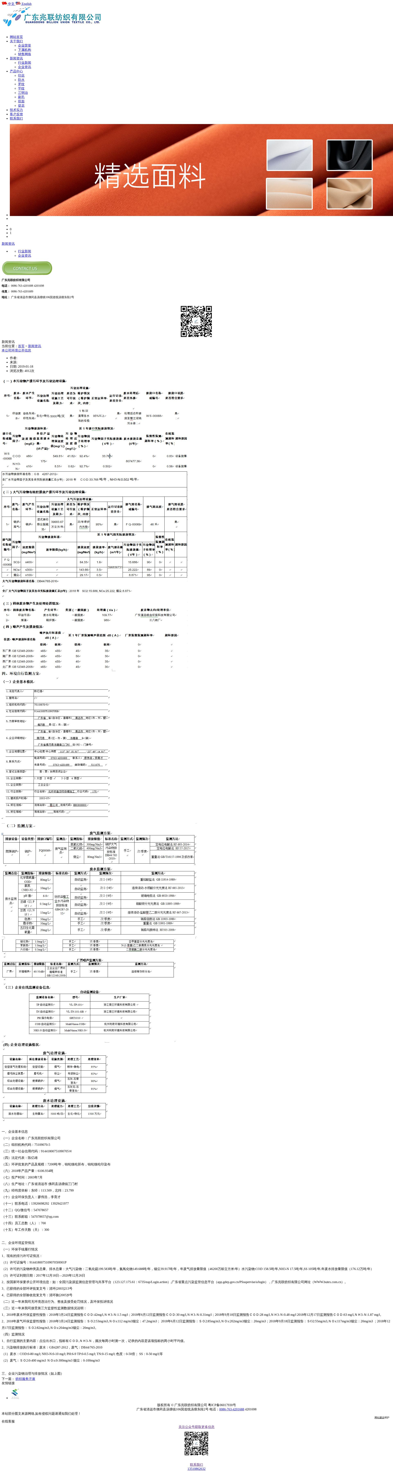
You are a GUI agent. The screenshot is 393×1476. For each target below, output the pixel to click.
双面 (21, 101)
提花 (21, 105)
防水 (21, 80)
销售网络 (24, 54)
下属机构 (24, 49)
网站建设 (379, 1417)
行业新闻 (24, 62)
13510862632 (196, 1468)
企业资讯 (24, 67)
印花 (21, 75)
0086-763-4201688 (231, 1409)
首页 (21, 346)
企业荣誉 (24, 45)
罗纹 (21, 84)
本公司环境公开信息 (16, 350)
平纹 (21, 88)
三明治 (23, 92)
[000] (11, 218)
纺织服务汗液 (25, 1379)
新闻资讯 (8, 243)
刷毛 (21, 97)
